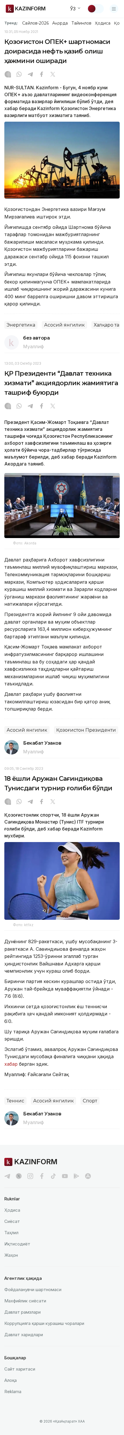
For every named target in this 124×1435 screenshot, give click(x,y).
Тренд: (11, 23)
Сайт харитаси (19, 1369)
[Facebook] (41, 74)
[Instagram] (7, 74)
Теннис (15, 1101)
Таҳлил (11, 1232)
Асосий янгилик (64, 325)
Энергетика (21, 325)
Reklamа (12, 1391)
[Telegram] (30, 74)
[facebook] (42, 1176)
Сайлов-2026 (35, 23)
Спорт (90, 1101)
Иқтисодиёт (17, 1244)
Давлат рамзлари (22, 1312)
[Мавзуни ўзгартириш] (95, 8)
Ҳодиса (102, 23)
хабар (11, 1064)
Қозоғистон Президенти (86, 730)
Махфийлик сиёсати (25, 1301)
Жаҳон (11, 1255)
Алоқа (10, 1380)
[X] (52, 74)
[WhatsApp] (19, 74)
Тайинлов (82, 23)
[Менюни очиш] (114, 8)
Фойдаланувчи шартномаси (32, 1289)
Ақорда (60, 23)
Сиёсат (12, 1221)
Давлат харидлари (23, 1334)
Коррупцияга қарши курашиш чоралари (44, 1323)
